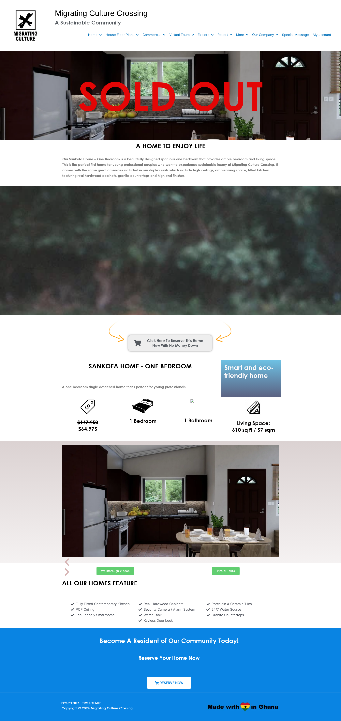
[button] (170, 562)
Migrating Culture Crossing (101, 13)
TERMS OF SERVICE (91, 703)
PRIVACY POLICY (70, 703)
